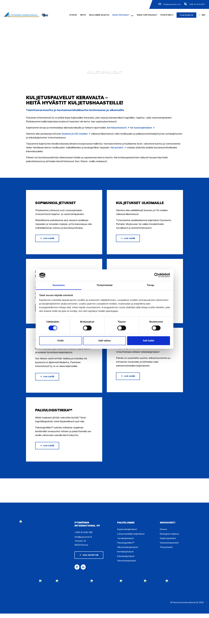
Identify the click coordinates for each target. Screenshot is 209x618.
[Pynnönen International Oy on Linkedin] (83, 567)
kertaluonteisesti (117, 127)
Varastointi (116, 147)
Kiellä (60, 340)
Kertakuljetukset (125, 551)
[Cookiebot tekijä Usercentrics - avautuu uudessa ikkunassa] (156, 275)
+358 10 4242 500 (197, 4)
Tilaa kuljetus (186, 15)
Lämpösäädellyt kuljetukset (131, 533)
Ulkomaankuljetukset (127, 547)
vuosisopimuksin (143, 127)
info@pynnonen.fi (83, 536)
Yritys (83, 15)
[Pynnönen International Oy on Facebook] (77, 567)
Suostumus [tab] (58, 285)
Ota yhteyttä (90, 555)
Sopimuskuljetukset (127, 529)
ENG (203, 15)
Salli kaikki (148, 340)
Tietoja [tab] (150, 285)
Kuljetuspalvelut (120, 15)
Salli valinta (104, 340)
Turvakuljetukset (125, 538)
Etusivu (73, 15)
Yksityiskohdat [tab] (104, 285)
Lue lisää (48, 238)
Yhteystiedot (166, 15)
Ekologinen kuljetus (99, 15)
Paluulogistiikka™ (125, 542)
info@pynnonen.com (172, 4)
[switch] (87, 327)
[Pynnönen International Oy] (28, 14)
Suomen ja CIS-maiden (75, 133)
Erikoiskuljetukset (125, 556)
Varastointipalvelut (147, 15)
